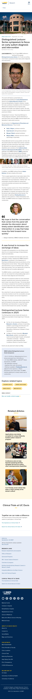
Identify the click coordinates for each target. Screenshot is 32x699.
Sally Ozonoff (10, 131)
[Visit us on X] (14, 598)
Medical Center (6, 603)
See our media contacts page (10, 396)
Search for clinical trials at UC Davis (11, 583)
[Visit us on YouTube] (3, 598)
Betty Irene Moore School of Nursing (11, 617)
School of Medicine (7, 615)
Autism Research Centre (15, 101)
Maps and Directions (7, 637)
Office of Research (6, 553)
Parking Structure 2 (20, 195)
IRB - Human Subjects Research (10, 559)
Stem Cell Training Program (9, 573)
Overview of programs (7, 562)
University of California (8, 679)
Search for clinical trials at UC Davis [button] (12, 526)
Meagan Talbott (11, 133)
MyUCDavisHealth (6, 644)
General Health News (21, 384)
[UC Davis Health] (7, 593)
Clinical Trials (5, 653)
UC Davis (4, 673)
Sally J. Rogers (10, 128)
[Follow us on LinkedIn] (10, 598)
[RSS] (21, 598)
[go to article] (16, 424)
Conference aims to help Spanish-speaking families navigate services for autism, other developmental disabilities (15, 463)
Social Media (5, 634)
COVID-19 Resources (7, 665)
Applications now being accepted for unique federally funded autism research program (15, 436)
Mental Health (6, 388)
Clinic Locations (6, 650)
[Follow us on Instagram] (18, 598)
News (4, 7)
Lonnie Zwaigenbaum (22, 99)
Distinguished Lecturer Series (10, 57)
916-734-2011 (5, 544)
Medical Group (6, 620)
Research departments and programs (11, 551)
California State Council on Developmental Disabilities (14, 149)
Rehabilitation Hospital (8, 609)
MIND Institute (6, 36)
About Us (4, 628)
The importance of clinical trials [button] (11, 522)
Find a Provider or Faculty (8, 647)
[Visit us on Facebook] (6, 598)
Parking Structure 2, (21, 367)
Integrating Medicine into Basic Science (12, 570)
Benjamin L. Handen (12, 324)
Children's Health (7, 384)
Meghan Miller (10, 135)
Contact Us (5, 631)
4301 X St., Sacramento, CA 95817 (16, 691)
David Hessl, (5, 260)
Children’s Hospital (7, 606)
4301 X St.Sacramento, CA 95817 (7, 539)
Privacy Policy (12, 688)
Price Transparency (7, 662)
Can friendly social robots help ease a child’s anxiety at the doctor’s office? (15, 489)
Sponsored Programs (7, 556)
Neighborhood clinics (7, 612)
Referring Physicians (7, 656)
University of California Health (10, 676)
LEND (20, 151)
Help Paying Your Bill (7, 659)
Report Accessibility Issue (23, 688)
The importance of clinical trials (10, 581)
